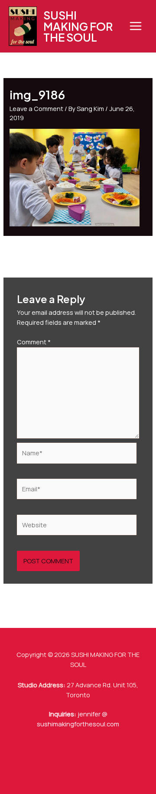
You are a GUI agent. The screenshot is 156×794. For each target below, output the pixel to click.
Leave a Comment (36, 108)
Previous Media (78, 252)
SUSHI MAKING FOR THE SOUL (78, 26)
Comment (34, 341)
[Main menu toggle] (135, 26)
